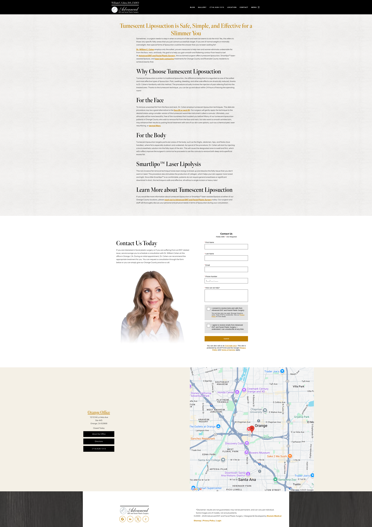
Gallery (202, 7)
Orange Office (99, 412)
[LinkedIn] (130, 519)
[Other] (146, 519)
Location (232, 7)
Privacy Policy (209, 520)
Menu (254, 7)
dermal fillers (155, 125)
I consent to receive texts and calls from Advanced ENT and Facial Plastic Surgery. (228, 312)
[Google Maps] (122, 519)
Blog (192, 7)
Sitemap (197, 520)
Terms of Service (228, 350)
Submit (226, 339)
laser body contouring (164, 59)
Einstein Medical (274, 516)
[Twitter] (138, 519)
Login (218, 520)
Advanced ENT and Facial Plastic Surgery (157, 55)
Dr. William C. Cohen (145, 49)
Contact (244, 7)
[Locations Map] (252, 429)
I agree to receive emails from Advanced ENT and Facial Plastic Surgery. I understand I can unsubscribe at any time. (228, 327)
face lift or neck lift (182, 110)
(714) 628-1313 (231, 346)
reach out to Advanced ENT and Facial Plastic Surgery (188, 199)
